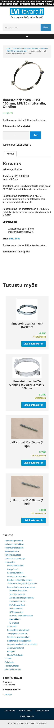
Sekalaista (9, 662)
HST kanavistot (16, 612)
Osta (36, 135)
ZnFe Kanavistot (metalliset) (21, 598)
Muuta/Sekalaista (15, 655)
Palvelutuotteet (12, 666)
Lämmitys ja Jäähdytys (15, 558)
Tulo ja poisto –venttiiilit (17, 633)
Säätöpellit (12, 626)
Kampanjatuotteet (13, 669)
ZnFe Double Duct (17, 605)
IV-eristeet (14, 623)
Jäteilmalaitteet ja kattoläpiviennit (22, 583)
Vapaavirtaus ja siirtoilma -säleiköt (22, 644)
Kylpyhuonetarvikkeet (14, 544)
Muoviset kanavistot (18, 591)
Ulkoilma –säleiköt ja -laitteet (19, 580)
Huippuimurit (13, 569)
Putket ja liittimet (12, 551)
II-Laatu (8, 659)
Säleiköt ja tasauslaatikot (18, 637)
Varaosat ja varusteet (16, 576)
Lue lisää (8, 694)
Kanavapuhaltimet (15, 573)
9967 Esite (14, 238)
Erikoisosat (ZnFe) (17, 601)
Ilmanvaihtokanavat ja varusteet (35, 49)
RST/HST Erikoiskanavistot (17, 51)
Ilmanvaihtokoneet (15, 566)
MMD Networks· (38, 723)
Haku (45, 27)
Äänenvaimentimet (15, 648)
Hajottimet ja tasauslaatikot (19, 641)
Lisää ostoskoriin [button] (33, 343)
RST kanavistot (16, 608)
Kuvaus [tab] (10, 153)
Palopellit (11, 651)
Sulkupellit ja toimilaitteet (18, 630)
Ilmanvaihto (17, 49)
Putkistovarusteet (13, 555)
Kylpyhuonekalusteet (14, 548)
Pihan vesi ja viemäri (14, 541)
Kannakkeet (14, 619)
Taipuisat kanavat (17, 594)
